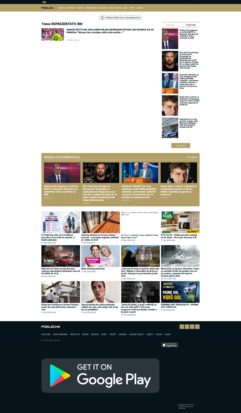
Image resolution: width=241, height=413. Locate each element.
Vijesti (150, 334)
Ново (168, 334)
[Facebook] (182, 326)
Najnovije (71, 8)
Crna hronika (91, 8)
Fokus (159, 334)
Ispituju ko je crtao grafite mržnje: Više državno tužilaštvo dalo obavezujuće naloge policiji (188, 123)
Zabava (139, 8)
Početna (61, 8)
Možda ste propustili (62, 157)
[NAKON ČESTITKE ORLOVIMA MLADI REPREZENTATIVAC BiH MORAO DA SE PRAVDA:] (52, 34)
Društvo (103, 8)
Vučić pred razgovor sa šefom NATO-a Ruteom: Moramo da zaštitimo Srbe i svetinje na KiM (188, 34)
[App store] (169, 375)
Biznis (111, 8)
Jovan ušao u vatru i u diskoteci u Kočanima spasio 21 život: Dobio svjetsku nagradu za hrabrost (189, 101)
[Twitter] (192, 326)
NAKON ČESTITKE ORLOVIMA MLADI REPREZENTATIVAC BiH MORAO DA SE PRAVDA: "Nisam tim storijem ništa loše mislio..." (110, 31)
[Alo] (43, 2)
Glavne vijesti (136, 334)
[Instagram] (187, 326)
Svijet (125, 8)
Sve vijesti (180, 145)
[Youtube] (197, 326)
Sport (132, 8)
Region (118, 8)
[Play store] (100, 375)
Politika (80, 8)
